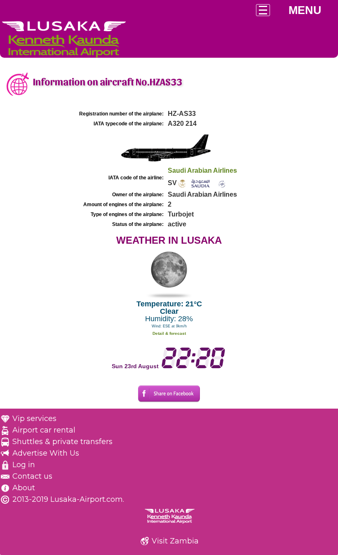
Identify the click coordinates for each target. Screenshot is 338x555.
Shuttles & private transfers (62, 441)
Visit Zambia (175, 541)
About (23, 487)
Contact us (32, 476)
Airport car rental (43, 430)
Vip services (34, 418)
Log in (23, 464)
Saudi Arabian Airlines (202, 170)
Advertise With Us (45, 453)
